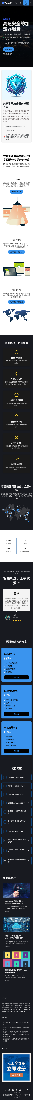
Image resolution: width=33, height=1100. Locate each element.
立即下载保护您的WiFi (16, 252)
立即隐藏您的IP (16, 192)
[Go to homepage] (7, 3)
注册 (26, 3)
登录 (20, 3)
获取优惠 (8, 49)
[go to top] (28, 1093)
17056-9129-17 (10, 130)
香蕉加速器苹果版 (8, 1095)
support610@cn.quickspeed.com (15, 126)
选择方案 (16, 677)
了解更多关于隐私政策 (16, 302)
